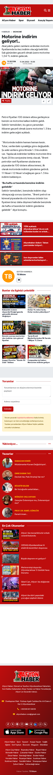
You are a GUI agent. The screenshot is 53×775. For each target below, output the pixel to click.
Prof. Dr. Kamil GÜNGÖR (27, 511)
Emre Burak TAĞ (23, 473)
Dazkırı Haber (40, 753)
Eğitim (7, 745)
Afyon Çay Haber (12, 750)
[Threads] (31, 724)
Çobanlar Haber (26, 753)
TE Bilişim (33, 771)
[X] (13, 724)
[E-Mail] (19, 280)
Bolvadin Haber (12, 753)
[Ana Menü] (49, 11)
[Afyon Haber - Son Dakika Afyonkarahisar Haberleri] (17, 11)
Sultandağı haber (32, 764)
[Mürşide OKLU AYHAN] (7, 500)
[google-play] (38, 732)
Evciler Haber (38, 756)
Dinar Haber (13, 756)
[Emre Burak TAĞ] (7, 475)
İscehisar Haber (39, 758)
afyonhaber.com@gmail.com (28, 714)
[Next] (36, 724)
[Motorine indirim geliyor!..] (26, 82)
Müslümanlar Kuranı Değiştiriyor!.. (31, 464)
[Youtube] (26, 724)
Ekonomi (17, 32)
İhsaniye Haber (25, 758)
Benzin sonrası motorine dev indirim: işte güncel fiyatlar (13, 338)
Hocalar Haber (12, 758)
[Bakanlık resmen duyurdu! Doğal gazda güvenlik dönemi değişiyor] (13, 301)
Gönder (8, 409)
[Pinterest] (17, 724)
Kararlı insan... (21, 514)
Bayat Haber (41, 750)
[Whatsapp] (40, 724)
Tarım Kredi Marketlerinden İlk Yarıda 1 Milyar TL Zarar (39, 338)
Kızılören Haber (11, 761)
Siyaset (31, 20)
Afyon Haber (9, 20)
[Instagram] (22, 724)
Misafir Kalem (22, 486)
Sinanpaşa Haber (40, 761)
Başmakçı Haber (27, 750)
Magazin (34, 745)
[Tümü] (49, 444)
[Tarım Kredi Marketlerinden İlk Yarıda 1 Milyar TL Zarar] (39, 328)
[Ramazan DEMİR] (7, 463)
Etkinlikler (44, 745)
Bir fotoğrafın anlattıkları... (27, 489)
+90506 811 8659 (28, 709)
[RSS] (45, 724)
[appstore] (14, 732)
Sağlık (44, 742)
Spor (21, 20)
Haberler (6, 32)
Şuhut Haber (18, 764)
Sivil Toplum (16, 745)
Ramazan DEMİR (22, 461)
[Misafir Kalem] (7, 488)
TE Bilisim (21, 274)
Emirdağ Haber (25, 756)
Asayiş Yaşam (45, 20)
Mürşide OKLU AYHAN (25, 497)
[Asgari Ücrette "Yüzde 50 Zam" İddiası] (13, 352)
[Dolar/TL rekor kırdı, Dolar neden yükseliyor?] (39, 301)
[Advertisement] (26, 634)
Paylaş (7, 101)
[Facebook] (8, 724)
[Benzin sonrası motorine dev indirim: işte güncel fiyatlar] (13, 328)
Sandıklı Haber (25, 761)
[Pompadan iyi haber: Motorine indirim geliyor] (39, 352)
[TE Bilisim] (8, 276)
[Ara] (45, 11)
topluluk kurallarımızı (25, 418)
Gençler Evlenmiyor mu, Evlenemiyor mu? (32, 501)
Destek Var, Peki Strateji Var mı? (30, 477)
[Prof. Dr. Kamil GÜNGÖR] (7, 512)
